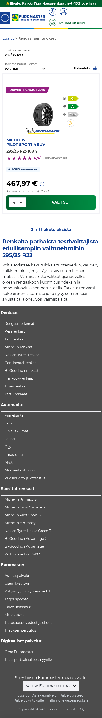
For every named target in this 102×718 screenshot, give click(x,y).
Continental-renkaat (21, 363)
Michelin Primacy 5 (21, 499)
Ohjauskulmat (16, 431)
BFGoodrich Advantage (24, 546)
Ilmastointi (14, 454)
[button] (85, 68)
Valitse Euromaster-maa (49, 686)
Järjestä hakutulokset (21, 64)
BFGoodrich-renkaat (22, 370)
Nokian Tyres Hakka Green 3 (28, 531)
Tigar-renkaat (16, 386)
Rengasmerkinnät (19, 324)
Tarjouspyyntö (16, 599)
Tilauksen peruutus (20, 630)
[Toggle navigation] (5, 18)
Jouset (10, 439)
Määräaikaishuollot (20, 470)
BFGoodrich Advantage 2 (26, 538)
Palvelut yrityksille (29, 700)
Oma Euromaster (19, 652)
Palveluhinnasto (18, 607)
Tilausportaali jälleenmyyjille (28, 659)
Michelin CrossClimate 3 (25, 507)
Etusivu (23, 695)
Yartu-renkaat (16, 394)
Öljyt (9, 447)
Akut (9, 462)
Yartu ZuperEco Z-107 (22, 554)
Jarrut (10, 423)
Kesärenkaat (15, 331)
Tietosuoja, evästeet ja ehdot (28, 622)
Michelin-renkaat (18, 347)
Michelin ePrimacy (20, 523)
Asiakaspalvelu (17, 575)
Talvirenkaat (15, 339)
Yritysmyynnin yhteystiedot (28, 591)
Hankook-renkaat (19, 378)
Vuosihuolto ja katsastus (25, 478)
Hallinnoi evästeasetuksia (67, 700)
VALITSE (60, 202)
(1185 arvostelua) (55, 158)
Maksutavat (14, 615)
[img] (70, 123)
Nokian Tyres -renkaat (23, 355)
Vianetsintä (14, 415)
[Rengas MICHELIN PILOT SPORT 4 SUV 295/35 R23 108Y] (43, 112)
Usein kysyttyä (17, 583)
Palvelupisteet (71, 695)
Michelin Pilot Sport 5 (23, 515)
